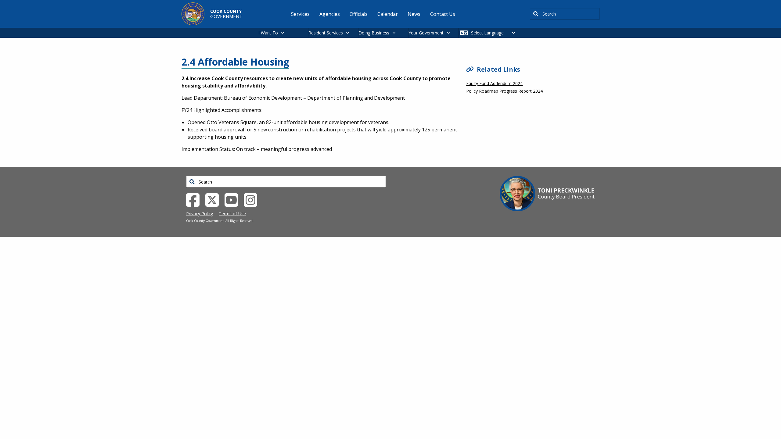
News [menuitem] (414, 14)
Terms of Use (232, 213)
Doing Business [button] (373, 33)
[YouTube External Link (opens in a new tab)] (234, 199)
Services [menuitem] (300, 14)
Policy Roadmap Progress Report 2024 (504, 91)
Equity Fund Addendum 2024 (494, 83)
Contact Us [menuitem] (442, 14)
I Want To (268, 33)
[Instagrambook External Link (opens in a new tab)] (253, 199)
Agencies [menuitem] (329, 14)
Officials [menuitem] (359, 14)
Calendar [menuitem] (387, 14)
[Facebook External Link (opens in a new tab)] (195, 199)
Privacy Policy (199, 213)
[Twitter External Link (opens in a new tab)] (214, 199)
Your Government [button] (426, 33)
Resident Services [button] (325, 33)
